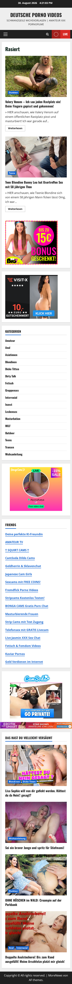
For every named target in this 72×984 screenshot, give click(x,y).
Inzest (8, 404)
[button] (5, 34)
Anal (7, 348)
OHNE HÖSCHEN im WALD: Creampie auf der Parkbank (33, 902)
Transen (9, 447)
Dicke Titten (12, 369)
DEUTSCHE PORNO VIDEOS (36, 14)
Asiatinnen (11, 355)
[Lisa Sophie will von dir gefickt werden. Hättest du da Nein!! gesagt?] (36, 765)
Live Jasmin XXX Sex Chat (22, 638)
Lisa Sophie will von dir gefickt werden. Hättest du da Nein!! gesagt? (35, 792)
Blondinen (11, 362)
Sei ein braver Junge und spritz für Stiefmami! (34, 847)
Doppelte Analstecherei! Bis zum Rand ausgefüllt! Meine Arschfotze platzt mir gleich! (35, 959)
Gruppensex (12, 390)
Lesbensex (11, 412)
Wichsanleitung (13, 454)
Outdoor (13, 92)
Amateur (10, 341)
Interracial (11, 397)
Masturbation (12, 419)
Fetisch (9, 383)
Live (65, 34)
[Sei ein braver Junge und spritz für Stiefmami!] (36, 822)
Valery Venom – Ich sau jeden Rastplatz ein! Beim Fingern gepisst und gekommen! (36, 76)
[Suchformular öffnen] (47, 34)
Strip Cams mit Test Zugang (24, 622)
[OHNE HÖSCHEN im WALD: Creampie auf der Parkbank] (36, 874)
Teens (12, 173)
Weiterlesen (16, 128)
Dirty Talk (10, 376)
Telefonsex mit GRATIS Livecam (27, 630)
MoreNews (55, 975)
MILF (7, 426)
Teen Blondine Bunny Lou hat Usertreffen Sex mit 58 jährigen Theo (36, 157)
